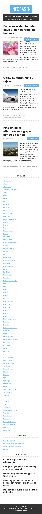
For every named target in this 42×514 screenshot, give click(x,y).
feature (5, 225)
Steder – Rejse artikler (10, 389)
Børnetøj (6, 204)
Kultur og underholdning (10, 281)
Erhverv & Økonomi (9, 219)
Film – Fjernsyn (8, 231)
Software (6, 375)
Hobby (5, 254)
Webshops (6, 430)
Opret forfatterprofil (9, 441)
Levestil (5, 292)
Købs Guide (7, 278)
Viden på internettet (9, 422)
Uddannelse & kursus (10, 410)
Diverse (5, 210)
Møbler (5, 310)
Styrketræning (7, 392)
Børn (4, 201)
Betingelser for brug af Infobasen (13, 444)
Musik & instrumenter (10, 319)
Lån (4, 287)
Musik (5, 316)
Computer (6, 207)
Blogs (5, 195)
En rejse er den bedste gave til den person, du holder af (19, 29)
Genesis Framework (31, 509)
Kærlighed (6, 272)
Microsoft (6, 298)
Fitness (5, 234)
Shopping (6, 372)
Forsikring (6, 237)
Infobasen (21, 8)
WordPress (18, 510)
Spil (4, 378)
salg (4, 354)
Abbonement (7, 181)
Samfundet (6, 366)
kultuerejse (11, 117)
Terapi (5, 404)
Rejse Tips (28, 67)
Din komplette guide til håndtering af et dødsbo (20, 490)
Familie (5, 222)
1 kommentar (33, 139)
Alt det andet (7, 187)
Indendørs (6, 263)
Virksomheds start (9, 425)
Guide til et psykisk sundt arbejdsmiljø (15, 460)
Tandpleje (6, 395)
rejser (18, 117)
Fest (4, 228)
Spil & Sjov (6, 381)
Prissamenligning (8, 336)
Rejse (22, 67)
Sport (5, 386)
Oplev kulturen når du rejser (18, 79)
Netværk (6, 322)
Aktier (5, 184)
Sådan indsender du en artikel (12, 446)
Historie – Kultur (8, 251)
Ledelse (5, 289)
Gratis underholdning (10, 242)
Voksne (5, 428)
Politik (5, 334)
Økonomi (6, 331)
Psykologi (6, 342)
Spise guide (7, 383)
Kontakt (5, 449)
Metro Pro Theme (19, 509)
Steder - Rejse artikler (29, 166)
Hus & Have (7, 257)
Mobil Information (8, 301)
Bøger (5, 198)
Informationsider (8, 266)
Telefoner (6, 401)
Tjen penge (6, 407)
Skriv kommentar (31, 39)
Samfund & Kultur (9, 363)
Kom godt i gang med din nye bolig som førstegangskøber (19, 467)
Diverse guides (8, 213)
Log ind (25, 510)
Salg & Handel (7, 360)
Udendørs (6, 413)
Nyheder (6, 325)
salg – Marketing (8, 357)
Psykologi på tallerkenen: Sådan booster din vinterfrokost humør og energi (19, 482)
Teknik (5, 398)
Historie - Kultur (15, 115)
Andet (5, 193)
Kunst (5, 284)
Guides (5, 245)
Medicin (5, 295)
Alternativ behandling (10, 190)
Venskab (6, 419)
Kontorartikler (7, 275)
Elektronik (6, 216)
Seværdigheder (8, 369)
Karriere (5, 269)
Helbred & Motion (8, 248)
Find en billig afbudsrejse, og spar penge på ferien (17, 131)
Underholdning (8, 416)
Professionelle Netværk (10, 339)
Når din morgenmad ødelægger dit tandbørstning (19, 474)
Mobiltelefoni (7, 307)
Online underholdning (10, 328)
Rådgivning (6, 345)
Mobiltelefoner (7, 304)
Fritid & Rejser (15, 67)
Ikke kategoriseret (9, 260)
